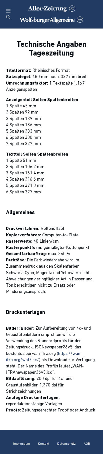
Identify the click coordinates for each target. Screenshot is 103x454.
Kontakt (43, 443)
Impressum (21, 443)
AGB (87, 443)
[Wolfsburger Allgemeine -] (52, 14)
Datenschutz (66, 443)
